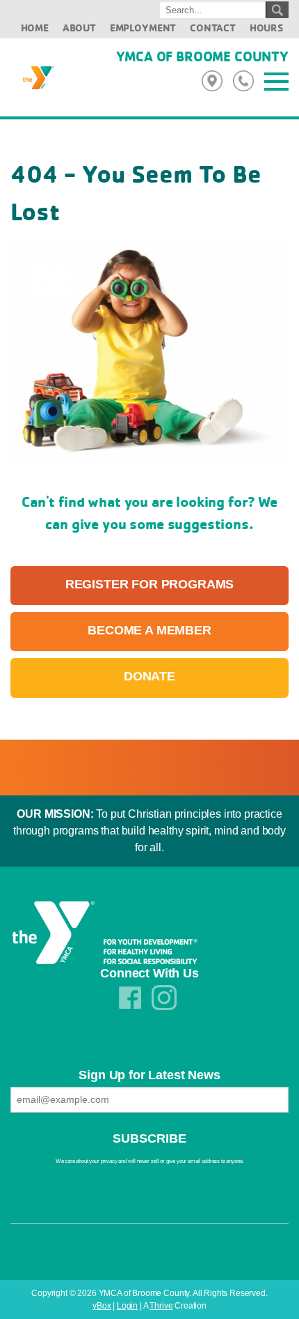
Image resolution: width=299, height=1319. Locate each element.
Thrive (161, 1306)
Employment (143, 27)
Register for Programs (149, 584)
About (79, 27)
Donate (149, 676)
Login (127, 1306)
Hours (266, 27)
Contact (213, 27)
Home (35, 27)
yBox (101, 1306)
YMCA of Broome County (202, 56)
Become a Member (149, 630)
